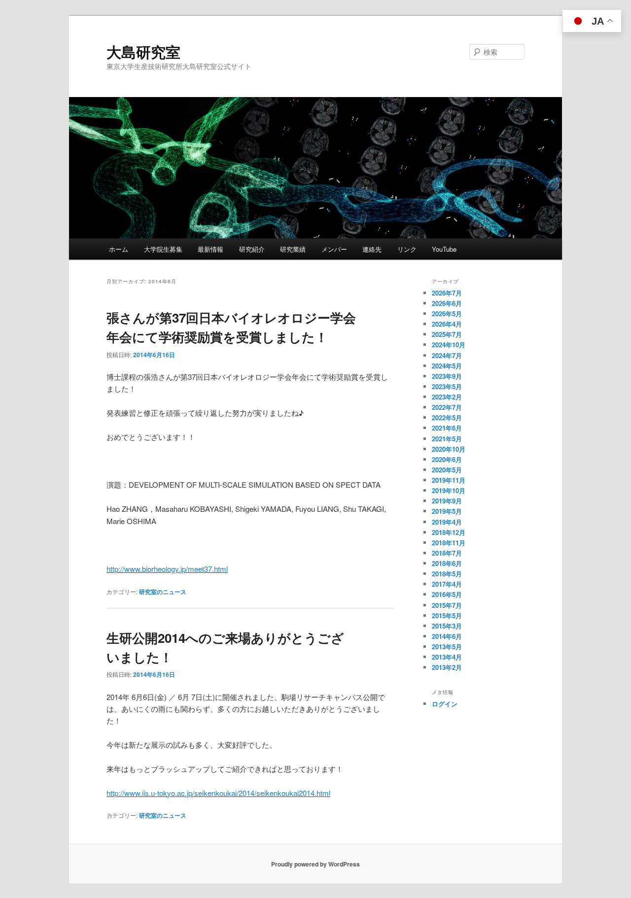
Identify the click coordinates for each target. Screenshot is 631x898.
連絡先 (372, 249)
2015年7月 (447, 605)
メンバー (334, 249)
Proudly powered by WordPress (315, 864)
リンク (407, 249)
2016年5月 (447, 594)
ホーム (118, 249)
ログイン (444, 703)
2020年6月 (447, 459)
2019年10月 (448, 490)
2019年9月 (447, 500)
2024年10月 (448, 344)
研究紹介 (252, 249)
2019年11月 (448, 480)
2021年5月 (447, 438)
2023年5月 (447, 386)
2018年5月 (447, 573)
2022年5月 (447, 417)
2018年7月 (447, 553)
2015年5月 (447, 615)
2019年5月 (447, 511)
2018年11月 (448, 542)
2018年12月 (448, 532)
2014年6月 (447, 636)
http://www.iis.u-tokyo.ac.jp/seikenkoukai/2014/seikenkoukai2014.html (218, 793)
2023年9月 (447, 376)
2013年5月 (447, 646)
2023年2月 (447, 396)
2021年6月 (447, 427)
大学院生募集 (163, 249)
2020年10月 (448, 449)
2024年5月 (447, 365)
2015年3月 (447, 626)
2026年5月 (447, 313)
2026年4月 (447, 324)
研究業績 (293, 249)
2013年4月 (447, 657)
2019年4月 (447, 522)
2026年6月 (447, 303)
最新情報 (210, 249)
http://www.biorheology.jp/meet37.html (167, 569)
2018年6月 (447, 563)
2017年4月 (447, 584)
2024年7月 (447, 355)
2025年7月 (447, 334)
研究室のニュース (162, 591)
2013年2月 (447, 667)
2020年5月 (447, 469)
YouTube (444, 249)
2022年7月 (447, 407)
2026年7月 (447, 293)
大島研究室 (143, 51)
